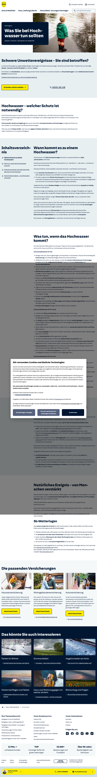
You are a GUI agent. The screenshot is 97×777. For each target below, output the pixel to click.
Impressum (59, 399)
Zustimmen (73, 412)
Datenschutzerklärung (23, 395)
